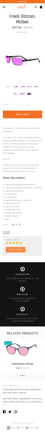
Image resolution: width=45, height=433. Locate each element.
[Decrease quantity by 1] (15, 104)
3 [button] (24, 375)
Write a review (15, 250)
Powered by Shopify (27, 423)
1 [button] (20, 375)
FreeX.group (30, 171)
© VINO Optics (15, 423)
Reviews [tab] (6, 232)
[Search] (36, 7)
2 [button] (22, 375)
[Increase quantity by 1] (27, 104)
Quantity (7, 104)
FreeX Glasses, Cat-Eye (22, 363)
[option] (22, 58)
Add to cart (22, 114)
